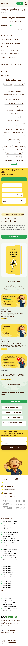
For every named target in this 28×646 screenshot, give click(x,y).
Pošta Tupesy (8, 107)
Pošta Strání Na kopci (14, 117)
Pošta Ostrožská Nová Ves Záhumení (14, 136)
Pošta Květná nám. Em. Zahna (14, 153)
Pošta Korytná (19, 160)
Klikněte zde (11, 25)
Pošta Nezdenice (7, 146)
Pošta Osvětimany (14, 139)
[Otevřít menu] (25, 3)
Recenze (20, 286)
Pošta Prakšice (8, 129)
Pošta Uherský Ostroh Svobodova (14, 103)
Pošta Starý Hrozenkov (14, 120)
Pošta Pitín (6, 132)
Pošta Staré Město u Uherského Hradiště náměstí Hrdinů (14, 125)
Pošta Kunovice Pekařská (14, 157)
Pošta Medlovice (20, 150)
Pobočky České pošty (15, 9)
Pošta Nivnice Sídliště (14, 143)
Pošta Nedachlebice (20, 146)
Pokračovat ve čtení (14, 314)
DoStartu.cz (5, 3)
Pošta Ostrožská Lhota (18, 132)
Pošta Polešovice (19, 129)
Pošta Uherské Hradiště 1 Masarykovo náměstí (14, 95)
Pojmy (13, 286)
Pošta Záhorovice (19, 84)
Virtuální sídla (19, 289)
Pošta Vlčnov (14, 88)
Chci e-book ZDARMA (14, 236)
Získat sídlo (19, 3)
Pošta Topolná (19, 107)
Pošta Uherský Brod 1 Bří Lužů (14, 100)
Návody (8, 286)
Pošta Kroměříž (13, 11)
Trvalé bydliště (9, 289)
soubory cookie (12, 642)
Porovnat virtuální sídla (14, 179)
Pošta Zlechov (8, 84)
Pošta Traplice (9, 110)
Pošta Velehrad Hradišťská (14, 91)
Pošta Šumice (19, 110)
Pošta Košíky (8, 160)
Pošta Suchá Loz (14, 113)
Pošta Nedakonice (8, 150)
